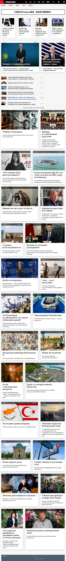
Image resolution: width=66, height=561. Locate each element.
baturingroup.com (43, 558)
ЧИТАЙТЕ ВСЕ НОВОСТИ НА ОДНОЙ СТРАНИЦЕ (33, 108)
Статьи (10, 5)
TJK (34, 2)
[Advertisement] (56, 84)
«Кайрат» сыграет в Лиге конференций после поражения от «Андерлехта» (57, 30)
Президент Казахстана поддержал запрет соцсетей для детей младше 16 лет (41, 31)
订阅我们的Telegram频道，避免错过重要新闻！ (33, 12)
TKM (39, 2)
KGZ (30, 2)
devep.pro (39, 559)
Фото (23, 5)
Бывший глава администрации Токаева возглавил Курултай (24, 30)
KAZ (26, 2)
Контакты (4, 556)
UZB (43, 2)
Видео (17, 5)
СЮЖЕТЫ (31, 5)
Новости (3, 5)
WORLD (48, 2)
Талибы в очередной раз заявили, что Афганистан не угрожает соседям (8, 31)
